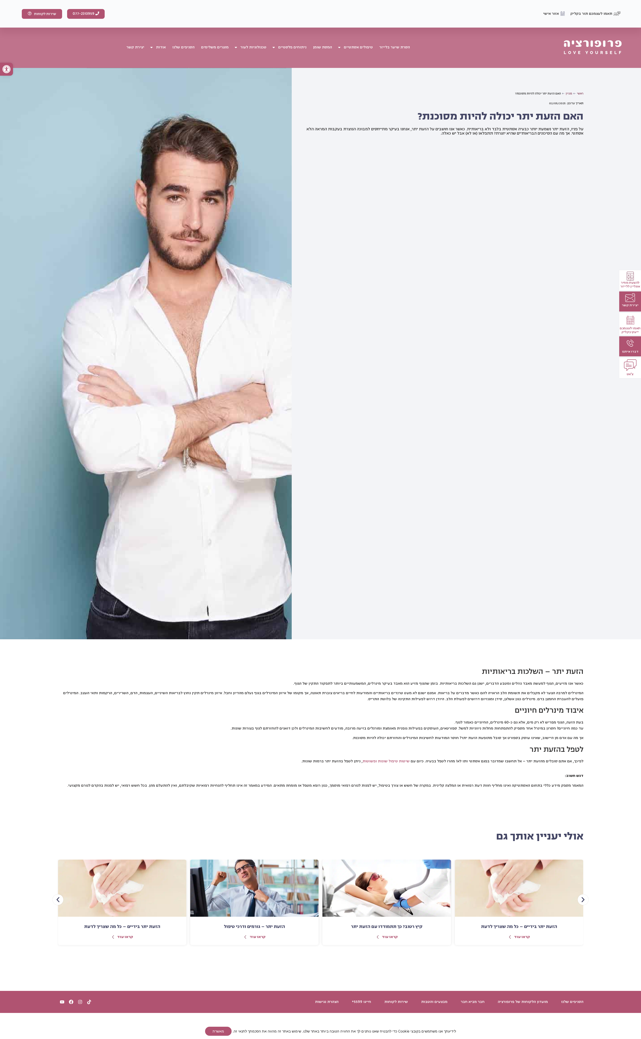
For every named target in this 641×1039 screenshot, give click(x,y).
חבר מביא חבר (473, 1001)
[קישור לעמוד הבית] (593, 47)
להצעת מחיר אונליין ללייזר (630, 284)
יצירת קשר (630, 305)
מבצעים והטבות (434, 1001)
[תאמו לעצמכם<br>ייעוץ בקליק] (630, 320)
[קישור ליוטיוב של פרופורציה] (62, 1001)
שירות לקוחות (396, 1001)
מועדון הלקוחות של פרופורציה (523, 1001)
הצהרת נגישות (327, 1001)
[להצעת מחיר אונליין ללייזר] (630, 276)
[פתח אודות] (151, 47)
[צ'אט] (630, 365)
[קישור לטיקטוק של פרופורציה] (89, 1001)
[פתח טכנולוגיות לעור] (236, 47)
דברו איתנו (630, 351)
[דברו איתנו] (630, 343)
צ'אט (630, 374)
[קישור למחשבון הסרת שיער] (630, 297)
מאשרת (218, 1031)
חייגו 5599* (361, 1001)
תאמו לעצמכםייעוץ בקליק (630, 330)
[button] (6, 69)
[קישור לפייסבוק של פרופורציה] (71, 1001)
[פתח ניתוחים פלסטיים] (274, 47)
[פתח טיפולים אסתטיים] (339, 47)
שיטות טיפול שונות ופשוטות (386, 761)
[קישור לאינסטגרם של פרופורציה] (80, 1001)
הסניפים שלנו (572, 1001)
